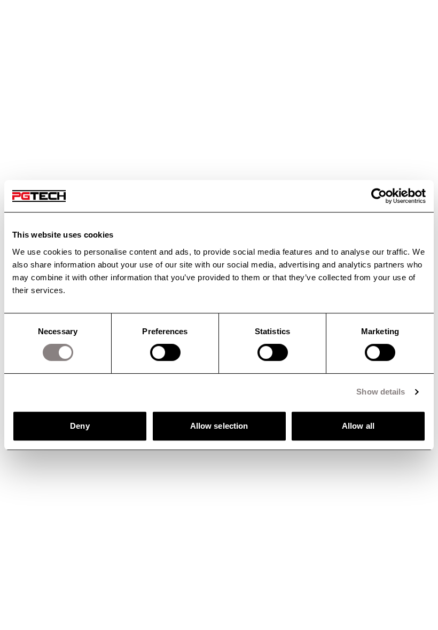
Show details (380, 391)
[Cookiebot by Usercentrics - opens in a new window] (379, 196)
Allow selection (219, 425)
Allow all (358, 425)
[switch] (165, 352)
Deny (79, 425)
